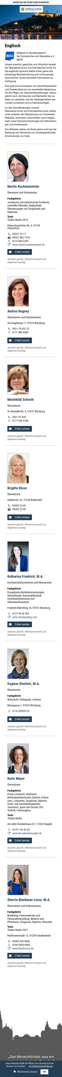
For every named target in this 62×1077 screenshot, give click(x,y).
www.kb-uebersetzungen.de (27, 833)
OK (44, 1072)
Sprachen (33, 9)
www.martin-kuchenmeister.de (28, 244)
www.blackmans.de (22, 948)
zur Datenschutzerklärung (41, 1066)
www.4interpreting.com (24, 617)
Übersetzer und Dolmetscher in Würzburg (31, 2)
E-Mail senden (22, 251)
